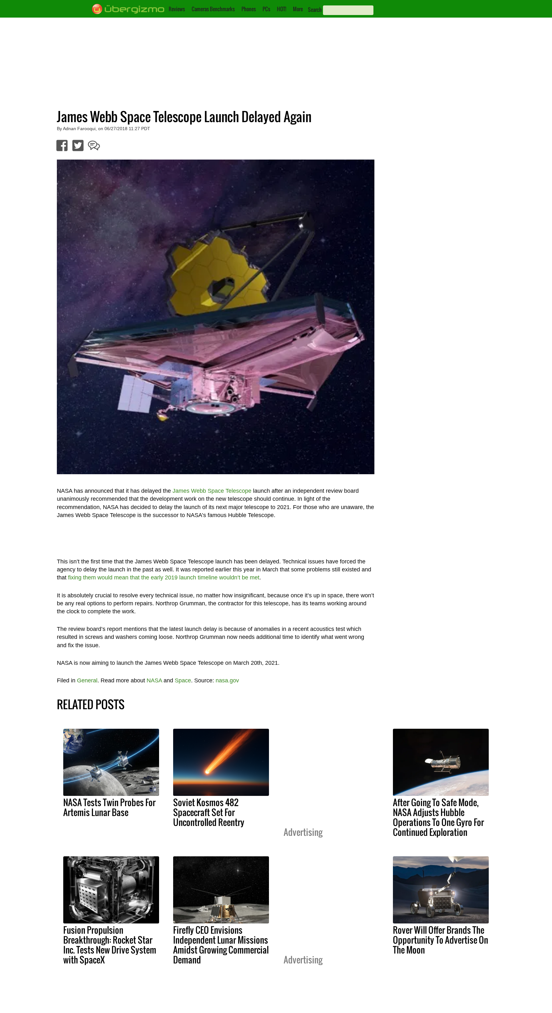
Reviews (177, 9)
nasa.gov (227, 680)
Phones (248, 9)
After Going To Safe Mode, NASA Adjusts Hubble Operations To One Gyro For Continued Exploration (438, 817)
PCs (266, 9)
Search (315, 9)
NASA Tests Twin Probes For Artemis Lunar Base (109, 807)
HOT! (281, 9)
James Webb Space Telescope (211, 491)
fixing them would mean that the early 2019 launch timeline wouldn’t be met (163, 577)
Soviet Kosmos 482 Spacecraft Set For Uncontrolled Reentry (208, 812)
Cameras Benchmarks (213, 9)
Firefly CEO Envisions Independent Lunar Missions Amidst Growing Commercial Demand (221, 944)
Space (183, 680)
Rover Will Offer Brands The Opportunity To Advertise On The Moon (440, 939)
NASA (154, 680)
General (87, 680)
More (298, 9)
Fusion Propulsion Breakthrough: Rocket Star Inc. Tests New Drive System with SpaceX (109, 944)
